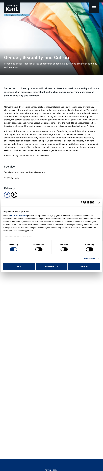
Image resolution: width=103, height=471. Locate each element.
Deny (18, 266)
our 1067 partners (18, 216)
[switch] (38, 249)
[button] (94, 7)
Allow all (84, 266)
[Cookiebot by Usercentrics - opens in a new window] (83, 202)
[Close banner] (99, 202)
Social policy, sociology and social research (24, 172)
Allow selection (51, 266)
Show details (89, 258)
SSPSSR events (11, 178)
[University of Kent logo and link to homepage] (12, 7)
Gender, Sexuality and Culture (17, 15)
